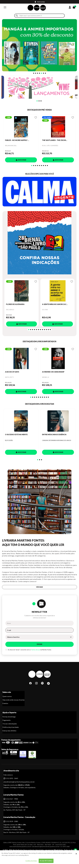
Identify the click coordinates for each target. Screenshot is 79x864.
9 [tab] (47, 165)
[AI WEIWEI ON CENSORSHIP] (58, 358)
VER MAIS (39, 587)
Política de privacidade (10, 727)
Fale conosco (8, 775)
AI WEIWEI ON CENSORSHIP (53, 372)
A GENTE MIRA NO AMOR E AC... (55, 304)
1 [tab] (33, 73)
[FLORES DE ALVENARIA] (21, 290)
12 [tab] (50, 329)
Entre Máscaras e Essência (54, 434)
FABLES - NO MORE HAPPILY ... (17, 140)
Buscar (17, 16)
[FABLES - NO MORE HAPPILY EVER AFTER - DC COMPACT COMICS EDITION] (21, 126)
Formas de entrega (9, 717)
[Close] (76, 854)
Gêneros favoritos (13, 637)
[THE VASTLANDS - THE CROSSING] (58, 126)
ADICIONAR (22, 160)
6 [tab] (43, 73)
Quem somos (7, 696)
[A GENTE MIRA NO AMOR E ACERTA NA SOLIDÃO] (57, 290)
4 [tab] (39, 73)
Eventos (5, 703)
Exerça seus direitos (9, 731)
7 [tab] (45, 73)
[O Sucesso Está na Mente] (21, 421)
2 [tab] (35, 73)
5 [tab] (41, 73)
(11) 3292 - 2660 (12, 778)
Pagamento (6, 720)
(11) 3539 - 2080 (12, 821)
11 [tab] (48, 329)
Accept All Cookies (46, 861)
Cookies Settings (31, 861)
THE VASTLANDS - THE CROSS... (54, 140)
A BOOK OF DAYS (12, 372)
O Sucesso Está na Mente (16, 434)
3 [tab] (37, 73)
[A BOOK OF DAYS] (21, 358)
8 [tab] (45, 165)
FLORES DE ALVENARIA (15, 304)
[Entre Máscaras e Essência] (58, 421)
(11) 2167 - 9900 (12, 799)
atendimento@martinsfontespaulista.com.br (17, 782)
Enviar (39, 644)
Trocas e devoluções (9, 724)
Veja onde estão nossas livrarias (13, 700)
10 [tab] (46, 329)
